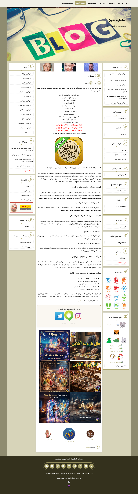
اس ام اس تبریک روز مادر (118, 102)
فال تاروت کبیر (26, 78)
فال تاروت (111, 3)
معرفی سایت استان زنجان (24, 165)
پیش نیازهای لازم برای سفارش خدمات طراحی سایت (23, 160)
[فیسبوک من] (80, 466)
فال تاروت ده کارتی (25, 114)
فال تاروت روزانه (26, 73)
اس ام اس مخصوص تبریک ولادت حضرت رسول (117, 97)
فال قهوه (123, 150)
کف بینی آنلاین (122, 174)
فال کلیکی (123, 226)
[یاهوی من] (91, 466)
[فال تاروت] (85, 346)
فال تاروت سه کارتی (25, 91)
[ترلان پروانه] (69, 67)
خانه (127, 3)
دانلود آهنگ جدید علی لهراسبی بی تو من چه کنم (22, 149)
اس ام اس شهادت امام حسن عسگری (118, 74)
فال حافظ (120, 3)
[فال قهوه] (85, 377)
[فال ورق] (54, 408)
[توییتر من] (63, 466)
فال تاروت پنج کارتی (25, 100)
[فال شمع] (54, 377)
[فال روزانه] (54, 346)
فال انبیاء (123, 134)
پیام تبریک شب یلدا (25, 199)
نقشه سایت (60, 478)
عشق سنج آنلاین (121, 242)
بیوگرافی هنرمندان (25, 242)
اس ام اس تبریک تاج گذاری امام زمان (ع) (117, 90)
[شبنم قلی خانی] (47, 67)
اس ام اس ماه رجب (120, 84)
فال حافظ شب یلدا (26, 195)
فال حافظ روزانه (26, 190)
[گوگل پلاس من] (58, 466)
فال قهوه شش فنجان (120, 158)
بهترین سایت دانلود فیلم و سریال (21, 154)
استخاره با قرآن (78, 300)
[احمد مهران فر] (91, 67)
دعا (125, 210)
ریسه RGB (123, 258)
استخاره (91, 76)
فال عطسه (28, 226)
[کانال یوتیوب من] (52, 466)
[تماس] (69, 466)
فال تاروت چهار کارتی (25, 96)
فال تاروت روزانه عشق (24, 123)
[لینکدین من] (46, 466)
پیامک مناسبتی (92, 3)
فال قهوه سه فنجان (120, 154)
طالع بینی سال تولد (120, 365)
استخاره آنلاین (80, 3)
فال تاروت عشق (26, 118)
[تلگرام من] (86, 466)
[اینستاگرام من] (74, 466)
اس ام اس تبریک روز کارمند (118, 80)
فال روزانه (102, 3)
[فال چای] (85, 408)
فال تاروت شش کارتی (25, 105)
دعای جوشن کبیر (121, 206)
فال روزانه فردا (26, 246)
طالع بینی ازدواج (121, 190)
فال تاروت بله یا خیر (25, 127)
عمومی (88, 447)
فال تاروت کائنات (26, 87)
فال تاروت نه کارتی (25, 109)
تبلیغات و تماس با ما (67, 3)
